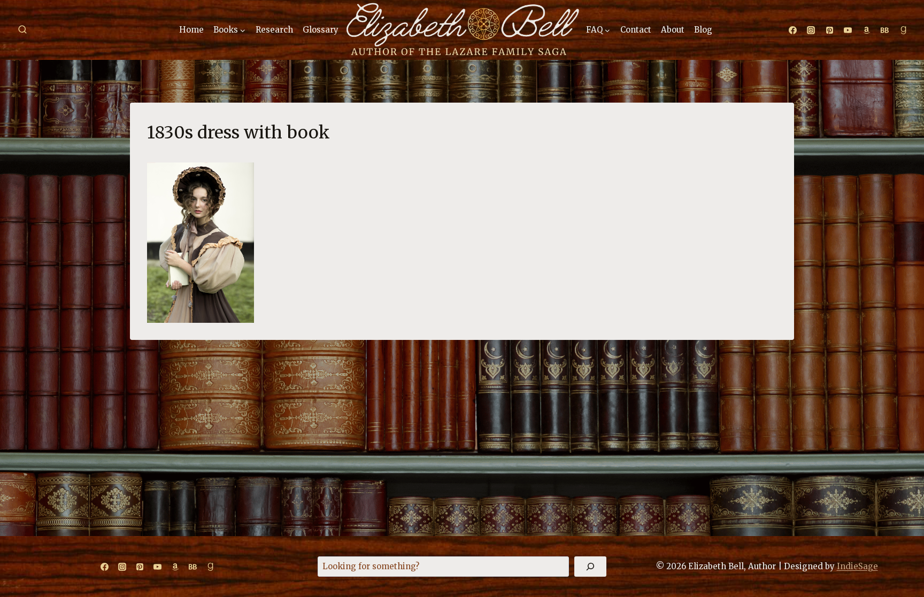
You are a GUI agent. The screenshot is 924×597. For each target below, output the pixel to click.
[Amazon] (866, 30)
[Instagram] (811, 30)
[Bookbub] (885, 30)
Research (274, 30)
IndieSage (857, 566)
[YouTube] (848, 30)
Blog (703, 30)
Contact (635, 30)
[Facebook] (792, 30)
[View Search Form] (22, 30)
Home (191, 30)
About (672, 30)
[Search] (590, 566)
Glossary (320, 30)
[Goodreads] (903, 30)
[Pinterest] (829, 30)
